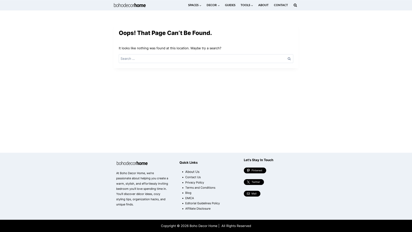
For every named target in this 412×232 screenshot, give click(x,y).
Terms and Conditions (200, 187)
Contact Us (193, 177)
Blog (188, 192)
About (263, 5)
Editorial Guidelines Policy (202, 203)
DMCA (189, 198)
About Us (192, 172)
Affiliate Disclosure (198, 208)
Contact (281, 5)
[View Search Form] (295, 5)
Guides (230, 5)
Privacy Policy (194, 182)
